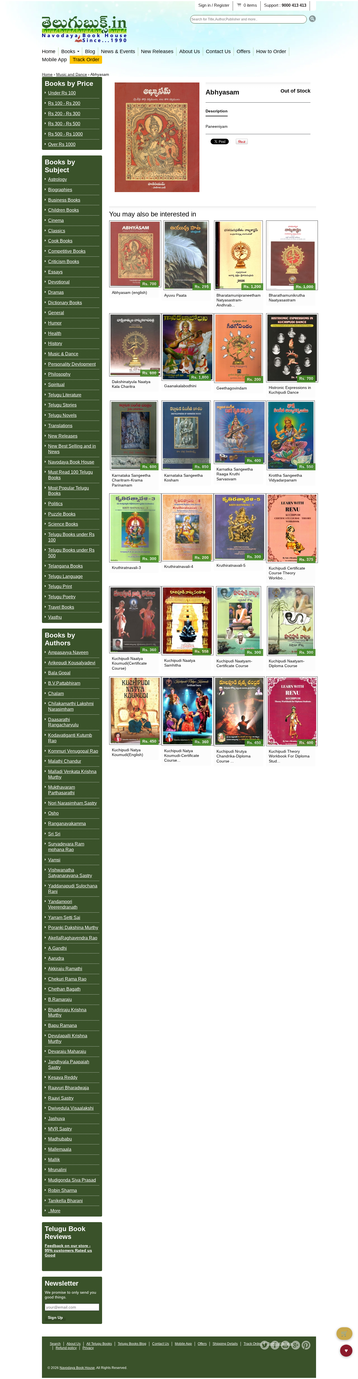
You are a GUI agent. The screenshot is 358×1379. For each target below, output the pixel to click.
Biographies (60, 189)
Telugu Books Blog (132, 1344)
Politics (55, 503)
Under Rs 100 (62, 93)
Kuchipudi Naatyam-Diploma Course (287, 663)
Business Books (64, 200)
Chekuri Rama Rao (67, 979)
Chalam (56, 693)
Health (54, 333)
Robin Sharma (62, 1190)
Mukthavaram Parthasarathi (61, 790)
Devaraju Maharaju (67, 1051)
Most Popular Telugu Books (68, 491)
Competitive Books (67, 251)
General (56, 312)
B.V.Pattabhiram (64, 683)
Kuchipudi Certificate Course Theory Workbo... (287, 573)
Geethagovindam (231, 388)
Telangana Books (65, 566)
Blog (90, 51)
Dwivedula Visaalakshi (71, 1108)
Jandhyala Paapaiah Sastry (68, 1064)
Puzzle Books (62, 514)
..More (54, 1210)
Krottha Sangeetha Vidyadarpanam (285, 477)
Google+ (295, 1345)
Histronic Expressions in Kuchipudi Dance (290, 390)
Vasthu (55, 617)
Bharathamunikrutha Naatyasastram (287, 297)
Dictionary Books (65, 302)
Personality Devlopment (72, 364)
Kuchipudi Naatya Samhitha (179, 662)
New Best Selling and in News (72, 449)
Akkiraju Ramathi (65, 968)
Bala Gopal (59, 672)
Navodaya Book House (71, 462)
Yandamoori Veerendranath (62, 904)
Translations (60, 425)
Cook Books (60, 241)
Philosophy (59, 374)
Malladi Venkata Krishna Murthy (72, 774)
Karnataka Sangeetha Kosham (183, 477)
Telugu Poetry (62, 596)
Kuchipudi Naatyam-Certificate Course (234, 663)
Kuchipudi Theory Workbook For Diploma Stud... (289, 756)
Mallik (54, 1159)
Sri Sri (54, 834)
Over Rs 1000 (62, 144)
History (55, 343)
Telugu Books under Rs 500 (71, 553)
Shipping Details (225, 1344)
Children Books (63, 210)
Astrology (57, 179)
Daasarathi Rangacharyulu (63, 722)
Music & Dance (63, 353)
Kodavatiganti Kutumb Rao (70, 738)
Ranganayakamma (67, 823)
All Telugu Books (99, 1344)
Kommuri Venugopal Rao (73, 751)
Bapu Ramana (62, 1025)
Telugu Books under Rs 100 (71, 537)
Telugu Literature (64, 395)
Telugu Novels (62, 415)
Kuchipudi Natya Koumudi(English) (127, 752)
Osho (53, 813)
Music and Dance (71, 74)
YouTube (285, 1345)
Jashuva (56, 1118)
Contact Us (218, 51)
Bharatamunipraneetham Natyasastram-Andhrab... (238, 300)
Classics (56, 230)
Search (55, 1344)
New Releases (157, 51)
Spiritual (56, 384)
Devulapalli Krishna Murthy (67, 1038)
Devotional (59, 282)
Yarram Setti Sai (64, 917)
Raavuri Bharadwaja (68, 1087)
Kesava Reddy (62, 1077)
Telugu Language (65, 576)
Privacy (88, 1348)
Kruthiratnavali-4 (178, 566)
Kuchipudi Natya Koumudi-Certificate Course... (181, 755)
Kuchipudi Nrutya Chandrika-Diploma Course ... (233, 756)
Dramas (56, 292)
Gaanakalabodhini (180, 386)
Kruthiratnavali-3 (126, 567)
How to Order (271, 51)
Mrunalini (57, 1169)
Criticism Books (63, 261)
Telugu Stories (62, 405)
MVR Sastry (60, 1129)
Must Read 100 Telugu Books (70, 475)
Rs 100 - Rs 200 (64, 103)
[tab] (217, 112)
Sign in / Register (213, 5)
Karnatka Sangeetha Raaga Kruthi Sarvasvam (234, 474)
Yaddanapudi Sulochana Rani (72, 889)
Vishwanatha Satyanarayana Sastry (70, 873)
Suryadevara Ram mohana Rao (66, 847)
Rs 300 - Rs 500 (64, 123)
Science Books (63, 524)
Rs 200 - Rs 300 (64, 113)
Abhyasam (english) (129, 292)
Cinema (56, 220)
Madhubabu (60, 1139)
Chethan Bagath (64, 989)
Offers (243, 51)
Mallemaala (59, 1149)
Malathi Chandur (64, 761)
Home (48, 51)
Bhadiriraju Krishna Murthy (67, 1012)
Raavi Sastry (61, 1098)
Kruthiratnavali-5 (231, 565)
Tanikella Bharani (65, 1200)
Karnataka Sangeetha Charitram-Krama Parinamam (131, 480)
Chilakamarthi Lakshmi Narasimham (71, 706)
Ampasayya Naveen (68, 652)
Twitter (264, 1345)
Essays (55, 272)
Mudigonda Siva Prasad (72, 1180)
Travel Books (61, 607)
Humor (55, 323)
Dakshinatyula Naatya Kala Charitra (131, 384)
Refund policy (66, 1348)
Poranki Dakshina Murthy (73, 927)
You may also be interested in (152, 214)
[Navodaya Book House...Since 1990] (84, 38)
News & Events (118, 51)
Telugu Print (60, 586)
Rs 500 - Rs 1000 (65, 134)
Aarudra (56, 958)
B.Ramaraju (60, 999)
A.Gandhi (57, 948)
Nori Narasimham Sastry (72, 803)
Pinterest (306, 1345)
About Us (189, 51)
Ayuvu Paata (175, 295)
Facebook (274, 1345)
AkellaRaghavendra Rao (72, 938)
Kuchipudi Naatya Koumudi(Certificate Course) (129, 663)
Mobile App (54, 59)
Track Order (86, 59)
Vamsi (54, 860)
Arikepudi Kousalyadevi (71, 662)
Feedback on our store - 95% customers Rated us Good (68, 1250)
